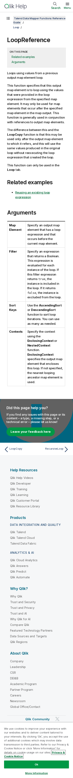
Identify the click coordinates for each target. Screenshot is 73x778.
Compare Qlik (19, 625)
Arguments (18, 62)
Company (17, 661)
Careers (15, 695)
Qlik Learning (19, 495)
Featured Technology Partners (31, 630)
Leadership (18, 667)
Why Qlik (16, 596)
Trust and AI (18, 613)
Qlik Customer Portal (24, 500)
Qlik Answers (19, 566)
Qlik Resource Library (25, 506)
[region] (36, 750)
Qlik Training (18, 489)
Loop (16, 27)
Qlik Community (37, 719)
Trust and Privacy (22, 607)
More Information (36, 773)
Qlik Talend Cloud (22, 537)
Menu (67, 7)
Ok (36, 764)
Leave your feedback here (31, 432)
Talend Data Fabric (23, 543)
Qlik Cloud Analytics (24, 560)
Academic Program (23, 684)
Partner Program (21, 689)
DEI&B (14, 678)
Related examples (23, 57)
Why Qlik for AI (20, 619)
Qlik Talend (18, 532)
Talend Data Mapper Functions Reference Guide (39, 20)
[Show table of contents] (8, 18)
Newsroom (18, 701)
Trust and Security (23, 602)
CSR (13, 672)
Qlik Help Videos (21, 477)
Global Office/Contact (25, 706)
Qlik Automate (20, 577)
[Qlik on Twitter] (57, 719)
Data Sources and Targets (28, 636)
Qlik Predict (18, 571)
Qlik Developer (20, 483)
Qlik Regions (19, 642)
